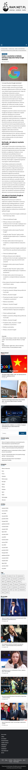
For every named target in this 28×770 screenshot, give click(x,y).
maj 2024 (4, 568)
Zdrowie (4, 499)
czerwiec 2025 (5, 534)
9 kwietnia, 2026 (5, 699)
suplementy (4, 587)
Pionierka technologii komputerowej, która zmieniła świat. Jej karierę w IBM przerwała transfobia (13, 400)
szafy (10, 587)
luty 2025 (4, 544)
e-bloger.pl (3, 746)
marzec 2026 (5, 510)
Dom (3, 471)
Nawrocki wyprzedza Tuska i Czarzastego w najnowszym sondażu (11, 459)
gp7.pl (2, 752)
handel (8, 578)
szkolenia (15, 587)
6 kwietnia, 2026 (5, 725)
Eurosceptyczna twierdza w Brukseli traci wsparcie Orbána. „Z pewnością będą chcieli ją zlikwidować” (13, 447)
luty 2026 (4, 513)
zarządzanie (22, 589)
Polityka (3, 489)
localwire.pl (3, 748)
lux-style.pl (3, 738)
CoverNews (9, 767)
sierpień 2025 (5, 529)
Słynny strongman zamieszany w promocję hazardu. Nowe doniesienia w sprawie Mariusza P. (13, 442)
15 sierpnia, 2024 (6, 61)
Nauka (3, 484)
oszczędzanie (5, 584)
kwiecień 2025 (5, 539)
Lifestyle (4, 476)
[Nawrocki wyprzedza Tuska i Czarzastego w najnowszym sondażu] (14, 712)
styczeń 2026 (5, 516)
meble (14, 581)
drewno (10, 576)
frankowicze (20, 576)
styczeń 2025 (5, 547)
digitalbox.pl (4, 744)
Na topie (4, 481)
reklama (16, 584)
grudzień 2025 (5, 518)
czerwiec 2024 (5, 565)
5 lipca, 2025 (5, 402)
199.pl (2, 736)
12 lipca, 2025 (5, 377)
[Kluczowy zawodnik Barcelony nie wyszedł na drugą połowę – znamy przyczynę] (14, 686)
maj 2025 (4, 537)
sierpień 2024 (5, 560)
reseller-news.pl (4, 742)
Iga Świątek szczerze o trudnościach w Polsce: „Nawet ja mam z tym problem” (13, 451)
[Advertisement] (14, 28)
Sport (3, 492)
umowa (11, 589)
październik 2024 (5, 555)
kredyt (3, 581)
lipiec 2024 (4, 563)
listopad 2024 (5, 552)
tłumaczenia (22, 587)
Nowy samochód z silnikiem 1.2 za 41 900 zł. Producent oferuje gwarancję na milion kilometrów (14, 425)
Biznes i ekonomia (6, 468)
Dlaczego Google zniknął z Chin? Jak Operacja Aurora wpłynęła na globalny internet (14, 375)
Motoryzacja (4, 479)
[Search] (26, 45)
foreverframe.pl (4, 740)
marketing (9, 581)
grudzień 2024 (5, 550)
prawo (11, 584)
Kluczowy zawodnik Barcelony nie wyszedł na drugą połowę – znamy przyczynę (13, 455)
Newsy (3, 486)
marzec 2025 (5, 542)
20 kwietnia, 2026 (5, 621)
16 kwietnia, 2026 (5, 647)
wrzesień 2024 (5, 558)
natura (19, 581)
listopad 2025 (5, 521)
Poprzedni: (14, 339)
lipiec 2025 (4, 531)
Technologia (4, 53)
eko (14, 576)
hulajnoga (14, 578)
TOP (3, 760)
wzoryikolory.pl (4, 750)
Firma (3, 473)
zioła (3, 592)
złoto (7, 592)
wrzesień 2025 (5, 526)
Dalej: (13, 345)
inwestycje (21, 578)
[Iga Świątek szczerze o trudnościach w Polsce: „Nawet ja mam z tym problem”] (14, 660)
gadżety (3, 578)
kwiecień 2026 (5, 508)
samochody (22, 584)
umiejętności (4, 589)
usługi (16, 589)
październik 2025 (5, 523)
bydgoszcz (4, 576)
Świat (3, 494)
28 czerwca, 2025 (5, 428)
